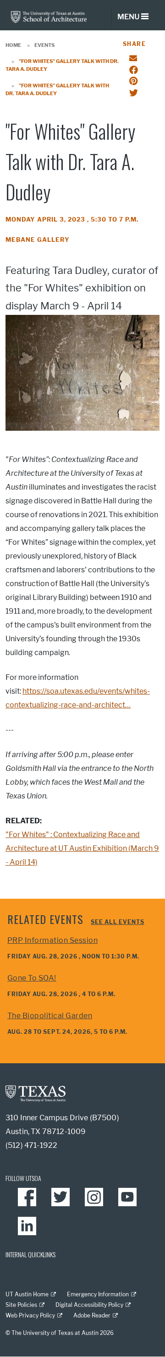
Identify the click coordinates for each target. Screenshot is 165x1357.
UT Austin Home (27, 1294)
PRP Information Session (52, 940)
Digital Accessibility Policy (89, 1304)
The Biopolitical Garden (49, 1015)
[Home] (49, 16)
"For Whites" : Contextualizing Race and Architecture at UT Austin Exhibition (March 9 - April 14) (82, 848)
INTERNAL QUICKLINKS (30, 1254)
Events (44, 45)
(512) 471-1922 (31, 1145)
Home (13, 45)
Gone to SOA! (31, 978)
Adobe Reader (91, 1315)
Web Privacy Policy (30, 1315)
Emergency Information (98, 1294)
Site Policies (21, 1304)
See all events (117, 921)
